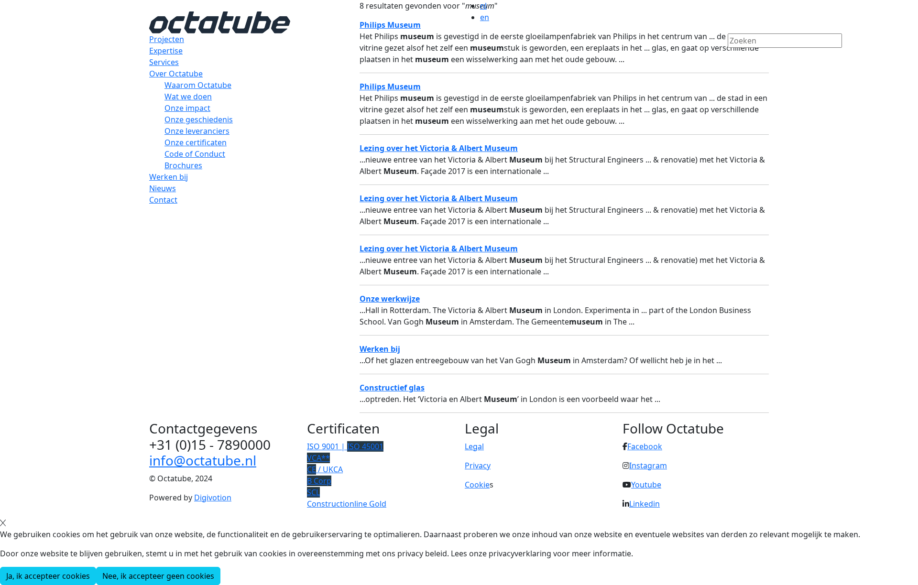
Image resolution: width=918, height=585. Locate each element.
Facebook (644, 446)
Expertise (166, 50)
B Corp (319, 481)
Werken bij (168, 177)
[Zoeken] (734, 57)
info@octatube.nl (202, 460)
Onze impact (187, 108)
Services (164, 62)
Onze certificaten (195, 142)
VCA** (318, 458)
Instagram (648, 465)
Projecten (166, 39)
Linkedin (644, 503)
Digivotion (212, 497)
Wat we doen (188, 96)
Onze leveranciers (197, 131)
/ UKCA (325, 469)
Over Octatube (176, 73)
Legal (474, 446)
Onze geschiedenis (198, 119)
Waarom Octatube (197, 85)
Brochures (183, 165)
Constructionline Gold (346, 503)
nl (483, 5)
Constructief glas (392, 387)
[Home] (219, 21)
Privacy (478, 465)
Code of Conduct (194, 154)
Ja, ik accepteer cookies (48, 576)
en (484, 17)
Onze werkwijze (390, 298)
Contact (163, 200)
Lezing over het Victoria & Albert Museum (439, 248)
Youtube (646, 484)
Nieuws (162, 188)
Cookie (477, 484)
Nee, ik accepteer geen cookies (158, 576)
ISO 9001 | (345, 446)
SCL (313, 492)
